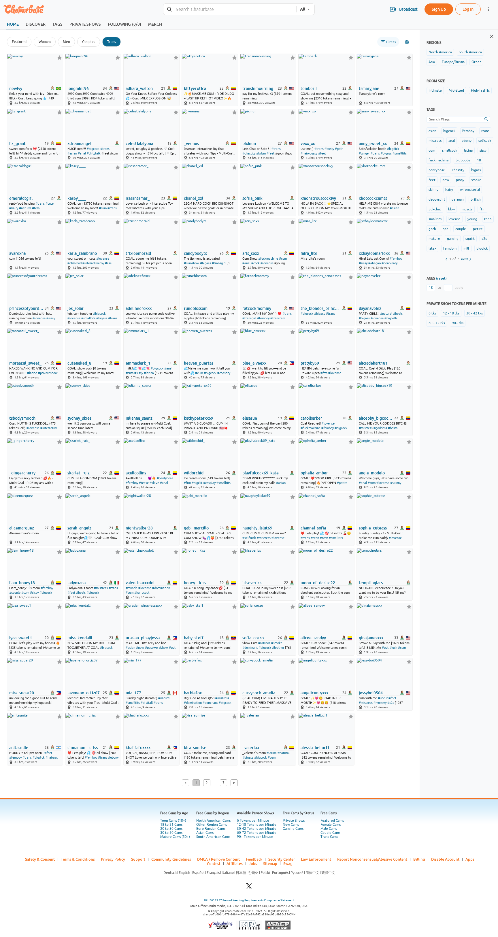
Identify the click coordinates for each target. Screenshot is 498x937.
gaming (453, 239)
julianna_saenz (139, 418)
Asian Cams (205, 833)
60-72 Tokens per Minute (256, 833)
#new (324, 538)
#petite (342, 482)
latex (432, 248)
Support (138, 859)
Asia (432, 62)
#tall (149, 702)
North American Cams (213, 821)
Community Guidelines (171, 859)
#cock (255, 263)
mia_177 (133, 693)
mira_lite (309, 253)
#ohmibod (74, 263)
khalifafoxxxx (138, 747)
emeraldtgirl (21, 198)
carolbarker (311, 418)
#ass (108, 263)
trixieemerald (138, 253)
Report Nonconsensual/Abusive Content (372, 859)
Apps (469, 859)
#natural (25, 208)
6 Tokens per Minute (253, 821)
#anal (82, 153)
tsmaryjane (369, 88)
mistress (435, 141)
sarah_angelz (79, 528)
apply (459, 288)
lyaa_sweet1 (20, 638)
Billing (419, 859)
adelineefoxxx (139, 308)
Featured (19, 41)
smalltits (435, 219)
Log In (468, 9)
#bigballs (390, 318)
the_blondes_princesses (320, 308)
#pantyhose (165, 478)
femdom (449, 248)
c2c (484, 239)
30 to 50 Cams (171, 833)
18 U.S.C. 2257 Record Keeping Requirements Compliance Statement (249, 900)
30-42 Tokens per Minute (256, 829)
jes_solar (75, 308)
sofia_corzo (253, 638)
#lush (393, 647)
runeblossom (195, 308)
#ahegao (374, 263)
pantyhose (437, 170)
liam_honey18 (22, 582)
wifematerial (470, 190)
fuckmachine (439, 160)
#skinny (395, 482)
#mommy (379, 702)
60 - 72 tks (437, 323)
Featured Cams (332, 821)
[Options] (407, 42)
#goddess (380, 428)
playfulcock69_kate (260, 473)
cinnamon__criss (82, 747)
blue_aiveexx (254, 363)
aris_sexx (250, 253)
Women (45, 41)
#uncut (383, 698)
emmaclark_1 (138, 363)
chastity (458, 170)
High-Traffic (480, 90)
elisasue (249, 418)
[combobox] (229, 9)
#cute (50, 203)
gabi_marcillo (196, 528)
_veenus (191, 143)
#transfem (277, 318)
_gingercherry (22, 473)
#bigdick (393, 148)
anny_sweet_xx (373, 143)
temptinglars (371, 582)
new (445, 180)
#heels (398, 313)
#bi (143, 702)
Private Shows (294, 821)
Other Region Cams (211, 825)
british (476, 199)
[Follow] (59, 57)
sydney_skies (79, 418)
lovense (454, 219)
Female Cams (330, 825)
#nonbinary (389, 263)
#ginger (364, 153)
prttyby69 (310, 363)
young (472, 219)
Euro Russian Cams (210, 829)
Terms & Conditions (78, 859)
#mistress (366, 428)
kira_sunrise (195, 747)
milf (466, 248)
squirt (470, 239)
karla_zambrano (82, 253)
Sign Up (439, 9)
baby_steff (194, 638)
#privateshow (48, 373)
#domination (161, 588)
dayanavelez (370, 308)
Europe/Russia (453, 62)
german (458, 199)
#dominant (250, 647)
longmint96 (78, 88)
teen (488, 219)
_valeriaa (250, 747)
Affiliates (235, 863)
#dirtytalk (94, 153)
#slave (154, 482)
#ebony (113, 757)
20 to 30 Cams (171, 829)
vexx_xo (308, 143)
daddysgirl (437, 199)
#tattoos (264, 643)
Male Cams (328, 829)
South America (470, 52)
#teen (315, 538)
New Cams (291, 825)
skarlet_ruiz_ (79, 473)
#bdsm (261, 153)
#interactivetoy (93, 263)
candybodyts (195, 253)
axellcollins (136, 473)
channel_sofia (313, 528)
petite (478, 229)
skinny (433, 190)
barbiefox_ (194, 693)
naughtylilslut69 (257, 528)
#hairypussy (309, 153)
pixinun (249, 143)
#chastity (248, 153)
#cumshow (191, 263)
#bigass (386, 153)
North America (440, 52)
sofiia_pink (252, 198)
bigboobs (463, 160)
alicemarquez (21, 528)
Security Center (281, 859)
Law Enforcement (316, 859)
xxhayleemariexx (374, 253)
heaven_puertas (198, 363)
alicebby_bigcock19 (376, 418)
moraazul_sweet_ (25, 363)
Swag (288, 863)
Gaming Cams (293, 829)
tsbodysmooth (22, 418)
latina (468, 150)
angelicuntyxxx (314, 693)
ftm (482, 209)
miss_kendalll (79, 638)
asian (432, 131)
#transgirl (219, 263)
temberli (309, 88)
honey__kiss (195, 582)
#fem (35, 208)
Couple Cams (330, 833)
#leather (278, 647)
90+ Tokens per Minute (255, 837)
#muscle (131, 588)
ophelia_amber (314, 473)
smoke (476, 180)
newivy (15, 88)
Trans (111, 41)
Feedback (254, 859)
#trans (105, 148)
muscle (467, 209)
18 (479, 160)
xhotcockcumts (373, 198)
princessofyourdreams (26, 308)
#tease (144, 482)
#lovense (102, 258)
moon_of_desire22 (318, 582)
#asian (72, 153)
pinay (460, 180)
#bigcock (93, 148)
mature (434, 239)
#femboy (396, 258)
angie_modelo (372, 473)
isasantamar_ (138, 198)
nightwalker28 (139, 528)
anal (451, 141)
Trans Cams (329, 837)
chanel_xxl (193, 198)
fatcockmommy (256, 308)
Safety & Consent (40, 859)
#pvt (172, 647)
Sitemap (270, 863)
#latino (32, 373)
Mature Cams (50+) (175, 837)
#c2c (390, 702)
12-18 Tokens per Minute (256, 825)
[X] (249, 888)
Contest (213, 863)
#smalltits (400, 153)
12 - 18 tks (451, 313)
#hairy (13, 208)
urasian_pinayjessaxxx (145, 638)
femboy (468, 131)
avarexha (17, 253)
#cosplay (209, 482)
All (302, 9)
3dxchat (435, 209)
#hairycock (142, 592)
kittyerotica (195, 88)
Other (476, 62)
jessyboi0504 (371, 693)
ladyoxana (76, 582)
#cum (103, 208)
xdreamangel (79, 143)
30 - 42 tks (474, 313)
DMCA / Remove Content (218, 859)
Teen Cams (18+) (173, 821)
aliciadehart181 (373, 363)
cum (432, 150)
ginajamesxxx (371, 638)
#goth (339, 148)
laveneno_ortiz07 (83, 693)
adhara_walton (139, 88)
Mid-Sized (456, 90)
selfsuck (484, 141)
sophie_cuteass (373, 528)
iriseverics (251, 582)
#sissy (363, 263)
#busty (329, 148)
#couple (14, 592)
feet (432, 180)
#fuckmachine (268, 258)
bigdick (482, 248)
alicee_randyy (313, 638)
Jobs (253, 863)
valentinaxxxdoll (141, 582)
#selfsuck (249, 538)
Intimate (435, 90)
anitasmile (18, 747)
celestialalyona (139, 143)
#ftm (323, 373)
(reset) (441, 278)
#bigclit (197, 482)
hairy (449, 190)
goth (432, 229)
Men (66, 41)
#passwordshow (156, 647)
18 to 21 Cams (171, 825)
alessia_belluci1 (315, 747)
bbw (451, 209)
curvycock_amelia (258, 693)
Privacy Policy (113, 859)
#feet (270, 153)
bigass (476, 170)
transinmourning (257, 88)
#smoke (276, 643)
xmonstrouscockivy (318, 198)
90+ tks (457, 323)
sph (445, 229)
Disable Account (445, 859)
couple (460, 229)
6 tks (432, 313)
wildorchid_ (194, 473)
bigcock (449, 131)
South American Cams (213, 837)
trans (485, 131)
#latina (149, 373)
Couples (88, 41)
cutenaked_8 (79, 363)
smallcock (449, 150)
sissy (483, 150)
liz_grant (17, 143)
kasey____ (76, 198)
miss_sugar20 (21, 693)
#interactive (49, 428)
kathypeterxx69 (198, 418)
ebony (466, 141)
